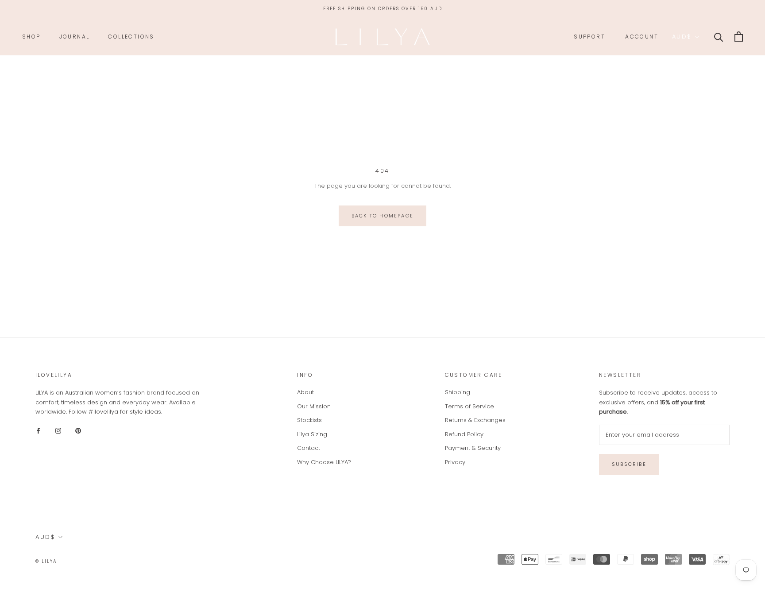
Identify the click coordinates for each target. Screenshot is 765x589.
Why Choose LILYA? (324, 462)
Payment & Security (473, 448)
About (305, 392)
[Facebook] (38, 430)
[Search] (718, 36)
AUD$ (682, 36)
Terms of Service (469, 406)
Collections (131, 36)
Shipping (457, 392)
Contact (308, 448)
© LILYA (46, 561)
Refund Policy (464, 434)
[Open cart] (738, 36)
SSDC (94, 561)
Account (641, 36)
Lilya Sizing (312, 434)
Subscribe (629, 464)
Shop (31, 36)
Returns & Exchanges (475, 420)
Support (589, 36)
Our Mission (314, 406)
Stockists (309, 420)
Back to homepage (382, 215)
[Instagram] (58, 430)
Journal (74, 36)
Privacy (455, 462)
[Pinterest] (78, 430)
